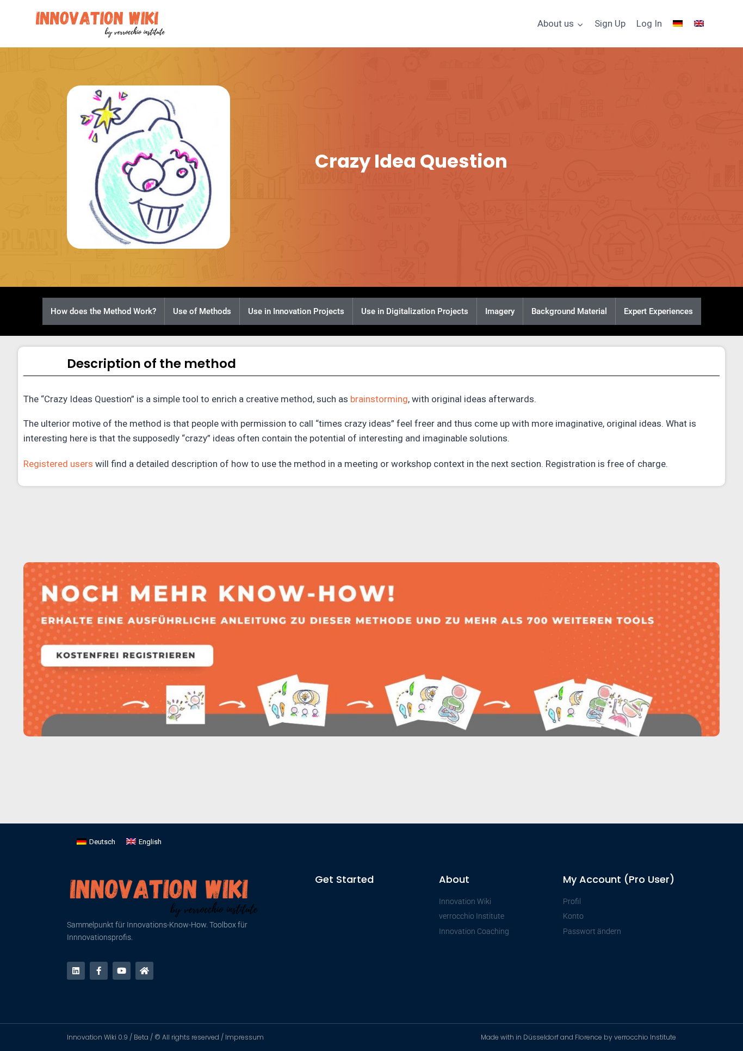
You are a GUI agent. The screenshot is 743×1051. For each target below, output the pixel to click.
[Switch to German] (677, 24)
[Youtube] (122, 971)
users (81, 463)
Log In (649, 23)
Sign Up (610, 23)
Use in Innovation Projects (296, 311)
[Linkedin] (76, 971)
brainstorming (379, 399)
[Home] (144, 971)
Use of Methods (202, 311)
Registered (46, 463)
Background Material (569, 311)
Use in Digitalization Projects (414, 311)
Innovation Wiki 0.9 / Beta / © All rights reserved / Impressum (165, 1037)
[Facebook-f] (99, 971)
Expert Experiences (658, 311)
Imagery (500, 311)
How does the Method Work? (103, 311)
